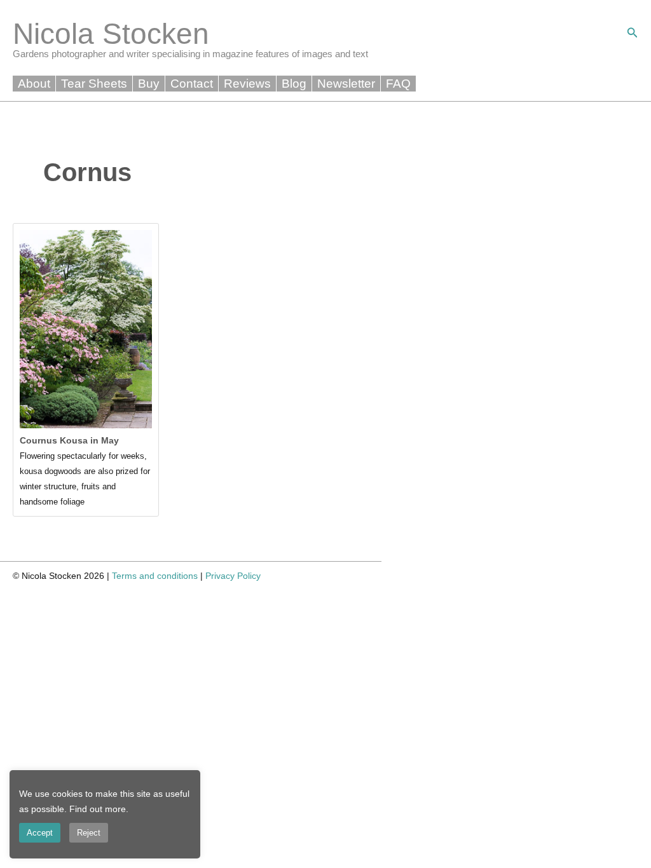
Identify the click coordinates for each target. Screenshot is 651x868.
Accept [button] (40, 832)
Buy (149, 83)
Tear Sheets (94, 83)
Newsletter (346, 83)
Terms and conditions (155, 576)
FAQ (398, 83)
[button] (632, 33)
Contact (191, 83)
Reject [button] (88, 832)
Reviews (247, 83)
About (34, 83)
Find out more (97, 809)
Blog (294, 83)
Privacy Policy (233, 576)
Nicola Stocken (111, 33)
